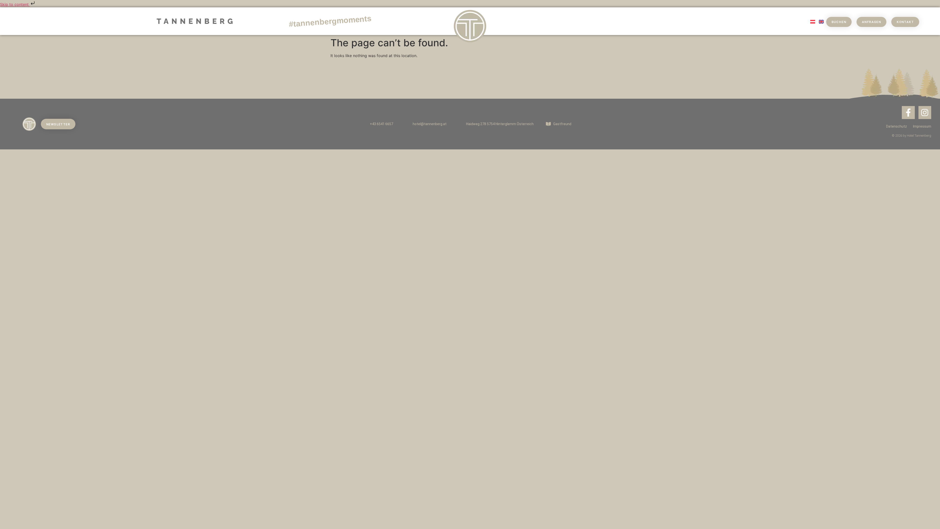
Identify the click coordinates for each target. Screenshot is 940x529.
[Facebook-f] (908, 112)
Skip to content (15, 4)
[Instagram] (924, 112)
